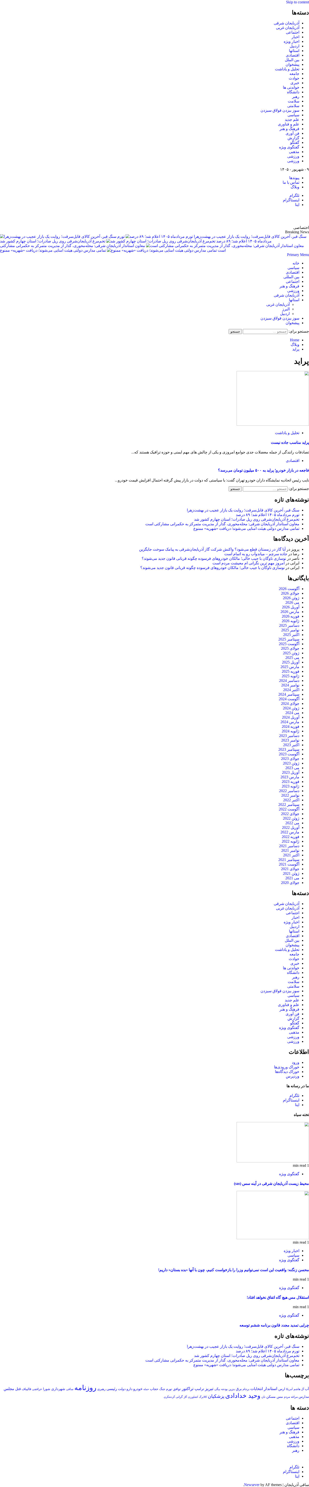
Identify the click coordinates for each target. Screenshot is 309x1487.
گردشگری (169, 1396)
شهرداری (58, 1389)
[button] (298, 255)
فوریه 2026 (290, 616)
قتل (18, 1389)
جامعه (294, 74)
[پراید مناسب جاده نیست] (273, 424)
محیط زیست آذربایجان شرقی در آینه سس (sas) (271, 1183)
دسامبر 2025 (289, 625)
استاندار (270, 1388)
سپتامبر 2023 (288, 749)
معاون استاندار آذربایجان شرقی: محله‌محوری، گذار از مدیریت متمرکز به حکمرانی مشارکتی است (222, 524)
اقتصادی (292, 55)
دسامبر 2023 (289, 736)
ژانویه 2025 (290, 676)
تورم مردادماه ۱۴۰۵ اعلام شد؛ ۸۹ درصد (267, 515)
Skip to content (297, 2)
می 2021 (292, 878)
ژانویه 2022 (290, 841)
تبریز (209, 1388)
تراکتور (188, 1388)
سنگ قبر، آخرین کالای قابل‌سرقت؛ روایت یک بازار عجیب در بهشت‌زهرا (243, 510)
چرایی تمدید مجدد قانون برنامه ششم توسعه (274, 1325)
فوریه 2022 (290, 837)
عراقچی (37, 1389)
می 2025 (292, 658)
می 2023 (292, 768)
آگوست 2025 (289, 644)
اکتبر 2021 (291, 855)
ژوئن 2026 (291, 598)
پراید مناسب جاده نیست (290, 442)
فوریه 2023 (290, 782)
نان (263, 1397)
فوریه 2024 (290, 726)
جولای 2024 (290, 703)
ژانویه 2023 (290, 786)
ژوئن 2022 (291, 818)
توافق (177, 1389)
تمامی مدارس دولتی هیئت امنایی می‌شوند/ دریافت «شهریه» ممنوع (53, 250)
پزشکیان (216, 1396)
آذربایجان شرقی (286, 23)
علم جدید (292, 119)
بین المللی (291, 277)
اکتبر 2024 (291, 690)
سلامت (293, 101)
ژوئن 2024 (291, 708)
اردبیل (294, 46)
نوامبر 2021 (290, 850)
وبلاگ (295, 187)
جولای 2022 (290, 814)
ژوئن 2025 (291, 653)
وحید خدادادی (242, 1395)
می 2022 (292, 823)
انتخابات (256, 1389)
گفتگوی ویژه (289, 147)
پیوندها (294, 178)
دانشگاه (293, 92)
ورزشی (293, 156)
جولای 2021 (290, 869)
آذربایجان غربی (287, 28)
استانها (294, 51)
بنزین (232, 1389)
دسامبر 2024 (289, 680)
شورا (46, 1389)
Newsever (252, 1485)
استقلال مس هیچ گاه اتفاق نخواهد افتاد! (278, 1297)
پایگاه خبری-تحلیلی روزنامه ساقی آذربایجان (257, 216)
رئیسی (111, 1389)
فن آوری (292, 133)
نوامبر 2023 (290, 740)
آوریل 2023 (290, 772)
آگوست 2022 (289, 809)
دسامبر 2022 (289, 791)
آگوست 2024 (289, 699)
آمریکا (289, 1389)
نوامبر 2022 (290, 795)
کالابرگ (203, 1396)
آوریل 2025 (290, 662)
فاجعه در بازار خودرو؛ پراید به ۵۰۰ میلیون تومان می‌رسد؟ (263, 470)
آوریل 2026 (290, 607)
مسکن (271, 1397)
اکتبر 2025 (291, 635)
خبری (294, 83)
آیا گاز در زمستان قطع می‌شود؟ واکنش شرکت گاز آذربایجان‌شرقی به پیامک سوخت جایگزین (212, 549)
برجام (246, 1389)
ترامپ (199, 1389)
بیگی (217, 1389)
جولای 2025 (290, 648)
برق (239, 1389)
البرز (286, 309)
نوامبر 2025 (290, 630)
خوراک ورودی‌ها (286, 1067)
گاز (185, 1396)
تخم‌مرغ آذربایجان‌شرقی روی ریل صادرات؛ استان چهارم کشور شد (52, 241)
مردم (287, 1397)
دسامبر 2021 (289, 846)
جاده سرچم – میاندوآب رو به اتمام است (255, 554)
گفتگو (294, 142)
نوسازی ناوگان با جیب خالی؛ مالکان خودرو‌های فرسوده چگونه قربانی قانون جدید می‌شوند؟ (214, 558)
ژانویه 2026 (290, 621)
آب (307, 1389)
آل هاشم (299, 1389)
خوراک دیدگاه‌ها (287, 1072)
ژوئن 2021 (291, 873)
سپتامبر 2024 (288, 694)
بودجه (224, 1389)
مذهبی (294, 152)
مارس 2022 (290, 832)
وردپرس (292, 1076)
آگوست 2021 (289, 864)
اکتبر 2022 (291, 800)
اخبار (295, 37)
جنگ (162, 1389)
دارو (129, 1389)
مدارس (304, 1397)
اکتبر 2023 (291, 745)
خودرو (137, 1389)
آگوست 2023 (289, 754)
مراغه (294, 1397)
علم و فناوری (288, 124)
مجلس (9, 1389)
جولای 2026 (290, 593)
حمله (146, 1389)
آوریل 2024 (290, 717)
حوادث (294, 78)
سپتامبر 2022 (288, 804)
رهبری (101, 1389)
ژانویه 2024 (290, 731)
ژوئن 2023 (291, 763)
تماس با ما (291, 182)
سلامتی (293, 106)
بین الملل (292, 60)
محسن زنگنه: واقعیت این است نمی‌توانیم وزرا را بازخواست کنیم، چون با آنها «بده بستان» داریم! (233, 1270)
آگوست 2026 (289, 589)
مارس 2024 (290, 722)
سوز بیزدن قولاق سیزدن (279, 110)
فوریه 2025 (290, 671)
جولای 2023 (290, 759)
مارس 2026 (290, 612)
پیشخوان (292, 64)
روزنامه (85, 1388)
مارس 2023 (290, 777)
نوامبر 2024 (290, 685)
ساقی (69, 1389)
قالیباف (26, 1389)
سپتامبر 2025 (288, 639)
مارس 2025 (290, 667)
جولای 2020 (290, 883)
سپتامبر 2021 (288, 860)
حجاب (154, 1389)
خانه (296, 263)
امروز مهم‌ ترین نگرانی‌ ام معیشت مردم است (248, 563)
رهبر (295, 97)
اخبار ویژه (291, 41)
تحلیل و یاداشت (287, 69)
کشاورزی (193, 1397)
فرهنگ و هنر (289, 129)
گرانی (179, 1397)
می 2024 (292, 713)
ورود (295, 1062)
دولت (122, 1389)
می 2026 (292, 602)
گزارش (293, 138)
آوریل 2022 (290, 827)
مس (280, 1397)
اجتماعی (292, 32)
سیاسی (293, 115)
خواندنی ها (291, 87)
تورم (169, 1389)
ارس (281, 1389)
